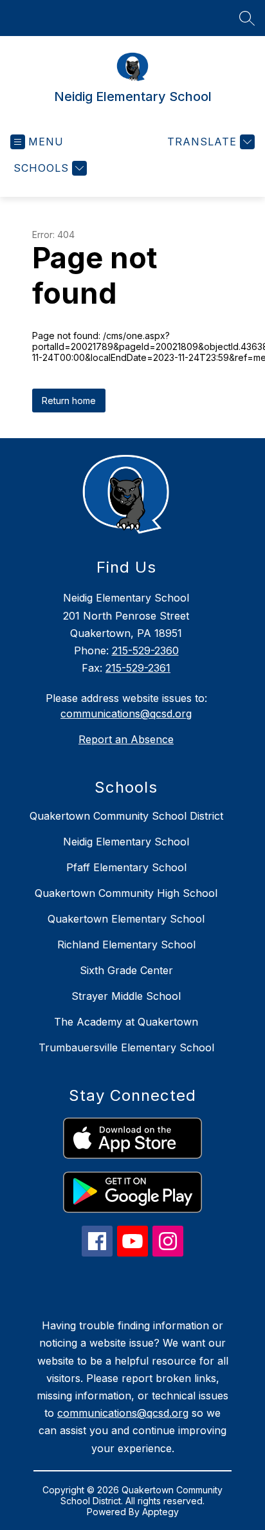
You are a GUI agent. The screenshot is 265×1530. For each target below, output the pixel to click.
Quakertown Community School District (126, 815)
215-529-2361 (137, 667)
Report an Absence (126, 739)
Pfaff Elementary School (126, 867)
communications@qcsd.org (126, 713)
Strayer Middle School (126, 996)
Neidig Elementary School (126, 841)
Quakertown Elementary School (126, 918)
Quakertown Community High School (126, 893)
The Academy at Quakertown (126, 1021)
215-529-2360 (145, 650)
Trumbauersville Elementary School (126, 1047)
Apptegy (160, 1511)
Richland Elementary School (126, 944)
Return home (69, 400)
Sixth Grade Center (126, 970)
